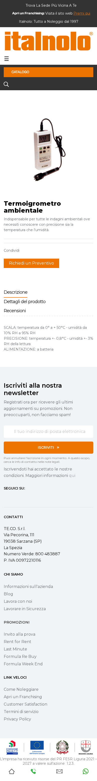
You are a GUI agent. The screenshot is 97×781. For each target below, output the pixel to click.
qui (72, 475)
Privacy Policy (17, 719)
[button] (81, 13)
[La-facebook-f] (6, 498)
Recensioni (15, 310)
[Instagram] (15, 498)
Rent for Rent (17, 641)
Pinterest (41, 250)
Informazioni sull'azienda (28, 586)
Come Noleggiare (21, 689)
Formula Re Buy (20, 656)
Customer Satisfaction (25, 704)
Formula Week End (23, 664)
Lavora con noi (18, 601)
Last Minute (15, 649)
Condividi (25, 250)
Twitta (33, 250)
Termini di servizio (21, 711)
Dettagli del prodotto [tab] (25, 301)
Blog (8, 594)
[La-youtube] (24, 498)
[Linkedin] (33, 498)
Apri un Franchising (23, 696)
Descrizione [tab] (15, 292)
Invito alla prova (19, 634)
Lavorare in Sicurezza (25, 608)
